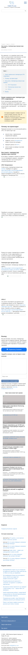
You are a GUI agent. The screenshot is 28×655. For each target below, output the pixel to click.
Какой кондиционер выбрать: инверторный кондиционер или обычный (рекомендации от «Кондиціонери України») (14, 594)
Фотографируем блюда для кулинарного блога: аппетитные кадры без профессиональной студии (14, 577)
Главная (3, 44)
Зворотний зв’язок (6, 624)
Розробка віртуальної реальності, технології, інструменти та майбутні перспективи (12, 582)
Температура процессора (14, 87)
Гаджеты (8, 44)
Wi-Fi (17, 144)
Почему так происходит (11, 78)
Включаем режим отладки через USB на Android (13, 510)
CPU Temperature (12, 84)
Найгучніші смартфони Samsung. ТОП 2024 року (13, 406)
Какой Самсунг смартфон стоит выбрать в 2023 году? (13, 447)
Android (12, 44)
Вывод (6, 91)
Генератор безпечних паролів (9, 528)
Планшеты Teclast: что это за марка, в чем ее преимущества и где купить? (13, 469)
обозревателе (18, 140)
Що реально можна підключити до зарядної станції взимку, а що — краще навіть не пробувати (14, 588)
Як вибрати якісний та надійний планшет (13, 490)
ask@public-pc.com (14, 645)
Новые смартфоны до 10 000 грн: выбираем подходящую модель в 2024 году (14, 426)
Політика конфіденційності (8, 621)
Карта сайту (4, 617)
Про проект (4, 628)
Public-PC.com (12, 6)
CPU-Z (9, 89)
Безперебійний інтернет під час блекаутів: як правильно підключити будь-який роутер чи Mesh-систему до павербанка (14, 571)
